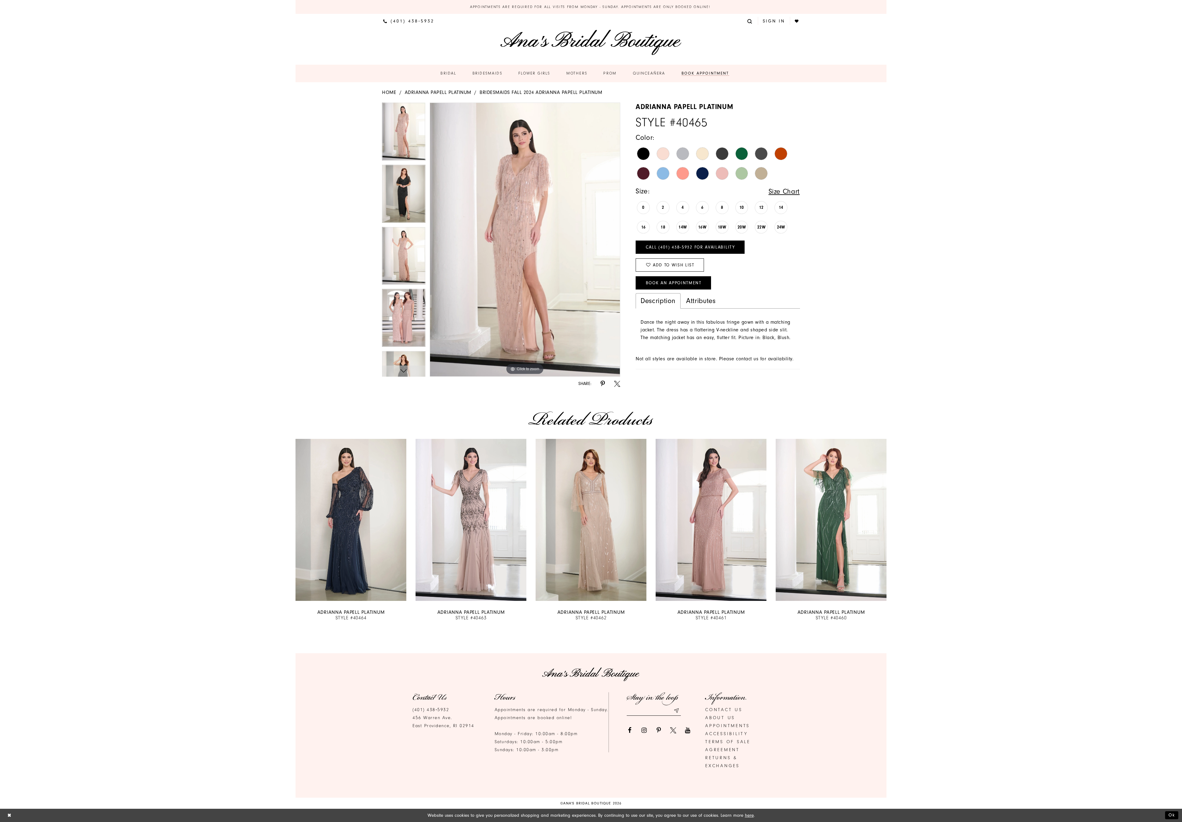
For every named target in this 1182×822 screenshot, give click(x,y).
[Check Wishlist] (797, 21)
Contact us (723, 709)
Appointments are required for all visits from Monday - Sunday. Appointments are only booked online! (591, 7)
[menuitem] (408, 21)
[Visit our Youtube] (688, 730)
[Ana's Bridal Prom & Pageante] (591, 42)
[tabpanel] (403, 134)
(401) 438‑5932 (430, 709)
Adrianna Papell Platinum (438, 92)
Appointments (727, 725)
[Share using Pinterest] (603, 384)
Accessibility (726, 733)
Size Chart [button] (784, 191)
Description (658, 301)
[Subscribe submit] (676, 710)
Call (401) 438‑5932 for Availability (690, 247)
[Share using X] (617, 384)
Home (389, 92)
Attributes (700, 301)
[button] (750, 21)
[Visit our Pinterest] (659, 730)
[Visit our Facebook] (630, 730)
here (749, 815)
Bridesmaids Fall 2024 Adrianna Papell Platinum (541, 92)
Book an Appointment (674, 282)
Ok (1171, 815)
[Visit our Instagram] (644, 730)
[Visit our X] (673, 730)
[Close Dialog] (9, 815)
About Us (720, 717)
